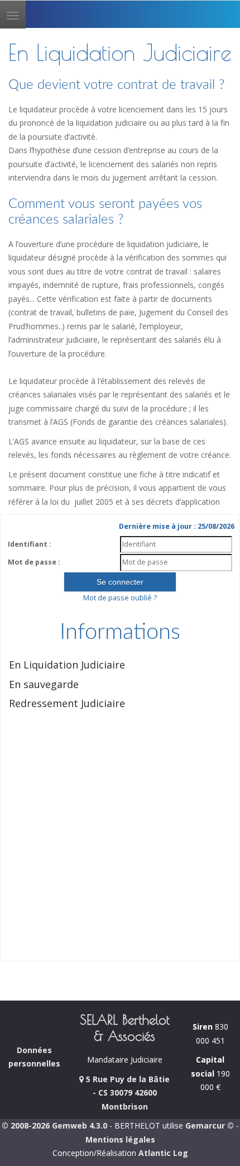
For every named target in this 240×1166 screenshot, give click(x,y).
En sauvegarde (44, 684)
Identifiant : (29, 544)
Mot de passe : (34, 562)
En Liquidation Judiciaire (67, 664)
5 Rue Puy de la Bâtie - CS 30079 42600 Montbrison (127, 1093)
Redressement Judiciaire (67, 703)
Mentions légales (120, 1139)
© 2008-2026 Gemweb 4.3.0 (54, 1125)
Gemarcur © (209, 1125)
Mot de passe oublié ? (120, 598)
